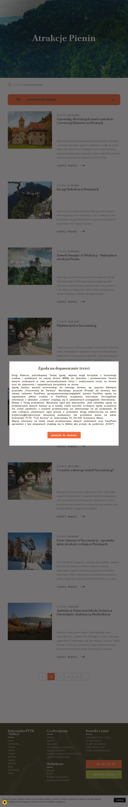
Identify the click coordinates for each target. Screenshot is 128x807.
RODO (109, 424)
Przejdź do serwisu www (64, 436)
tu (63, 424)
